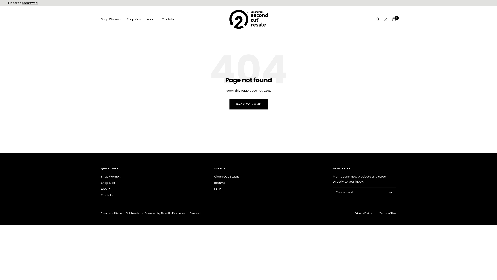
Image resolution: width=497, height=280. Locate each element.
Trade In (168, 19)
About (151, 19)
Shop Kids (134, 19)
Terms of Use (388, 213)
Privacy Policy (363, 213)
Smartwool (30, 3)
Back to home (248, 104)
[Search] (377, 19)
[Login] (386, 19)
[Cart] (394, 19)
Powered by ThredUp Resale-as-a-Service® (173, 213)
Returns (219, 183)
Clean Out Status (226, 176)
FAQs (217, 189)
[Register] (390, 192)
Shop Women (111, 19)
